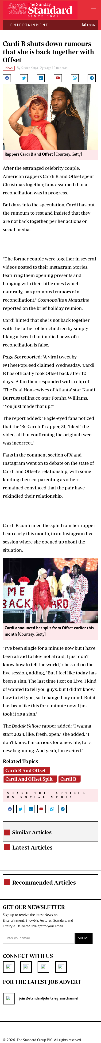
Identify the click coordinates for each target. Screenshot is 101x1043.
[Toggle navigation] (94, 10)
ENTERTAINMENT (29, 25)
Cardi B (68, 779)
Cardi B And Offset (25, 770)
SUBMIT (84, 938)
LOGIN (90, 25)
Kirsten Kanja (29, 68)
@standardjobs (37, 998)
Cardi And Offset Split (29, 779)
